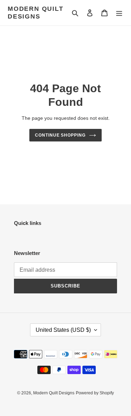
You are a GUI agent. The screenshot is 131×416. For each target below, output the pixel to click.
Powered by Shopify (95, 393)
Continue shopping (60, 135)
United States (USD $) (63, 330)
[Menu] (119, 12)
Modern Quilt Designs (36, 12)
